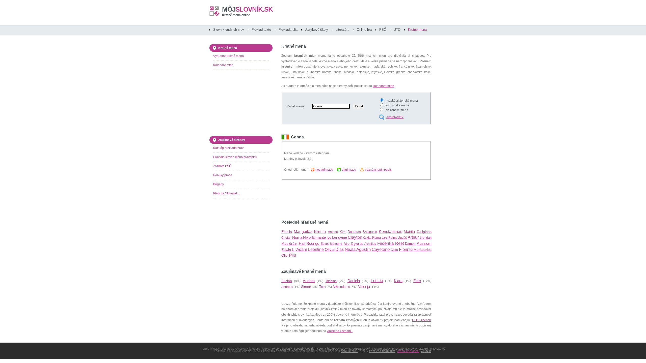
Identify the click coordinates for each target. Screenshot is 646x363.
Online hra (364, 30)
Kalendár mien (223, 65)
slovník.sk (247, 9)
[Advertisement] (340, 199)
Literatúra (342, 30)
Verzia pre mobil (408, 351)
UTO (397, 30)
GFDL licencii (421, 320)
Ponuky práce (222, 175)
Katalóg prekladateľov (228, 148)
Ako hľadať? (394, 117)
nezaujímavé (324, 169)
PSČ (382, 30)
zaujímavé (349, 169)
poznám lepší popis (378, 169)
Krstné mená (417, 30)
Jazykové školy (316, 30)
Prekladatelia (288, 30)
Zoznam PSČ (222, 166)
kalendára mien (383, 86)
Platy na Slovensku (226, 193)
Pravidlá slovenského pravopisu (235, 157)
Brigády (218, 184)
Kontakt (426, 351)
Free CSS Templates (382, 351)
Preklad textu (261, 30)
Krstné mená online (236, 15)
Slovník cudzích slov (228, 30)
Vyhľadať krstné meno (228, 56)
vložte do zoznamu (340, 331)
